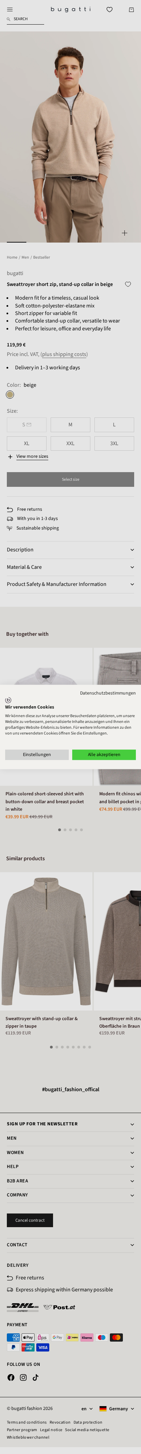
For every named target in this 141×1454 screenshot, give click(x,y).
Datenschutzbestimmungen (108, 693)
